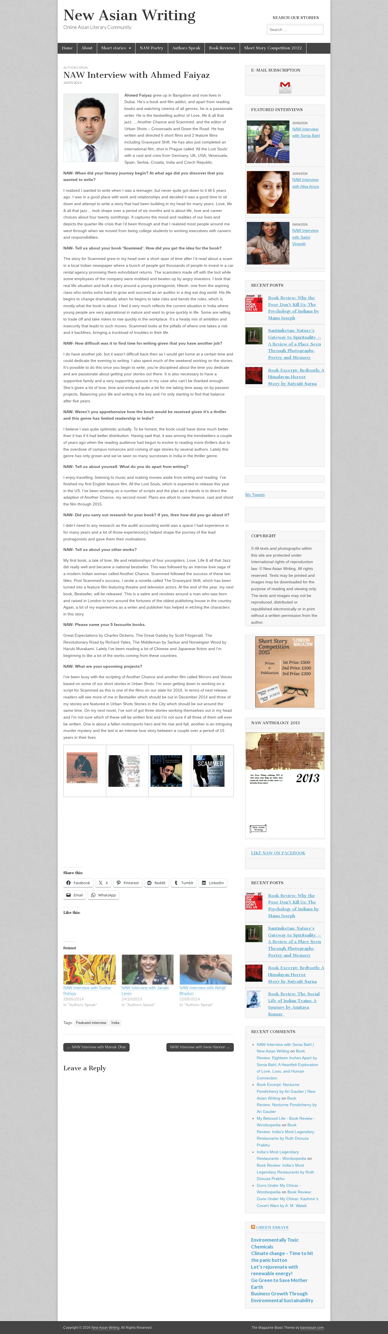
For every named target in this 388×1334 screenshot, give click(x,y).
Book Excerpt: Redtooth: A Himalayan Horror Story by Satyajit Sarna (296, 377)
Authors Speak (186, 48)
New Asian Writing (129, 15)
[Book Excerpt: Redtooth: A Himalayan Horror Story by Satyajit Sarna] (253, 376)
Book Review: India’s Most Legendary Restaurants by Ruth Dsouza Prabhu (285, 1172)
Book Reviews (222, 48)
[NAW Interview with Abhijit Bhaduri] (206, 969)
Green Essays (272, 1227)
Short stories (113, 48)
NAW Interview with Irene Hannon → (200, 1047)
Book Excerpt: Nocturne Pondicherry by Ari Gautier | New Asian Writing (286, 1091)
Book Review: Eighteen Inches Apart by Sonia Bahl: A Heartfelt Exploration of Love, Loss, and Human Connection (287, 1064)
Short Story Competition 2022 (273, 48)
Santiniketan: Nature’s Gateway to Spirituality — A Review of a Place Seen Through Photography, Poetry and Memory (294, 344)
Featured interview (91, 1023)
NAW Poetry (152, 48)
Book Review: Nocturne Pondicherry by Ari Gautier (287, 1105)
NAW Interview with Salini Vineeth (305, 237)
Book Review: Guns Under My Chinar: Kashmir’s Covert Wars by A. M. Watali (287, 1199)
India (115, 1023)
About (87, 48)
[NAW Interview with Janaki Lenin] (148, 969)
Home (67, 48)
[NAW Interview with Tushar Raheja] (89, 969)
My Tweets (255, 494)
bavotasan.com (312, 1328)
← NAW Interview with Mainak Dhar (96, 1047)
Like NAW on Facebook (278, 853)
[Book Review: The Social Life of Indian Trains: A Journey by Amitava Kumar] (253, 1000)
